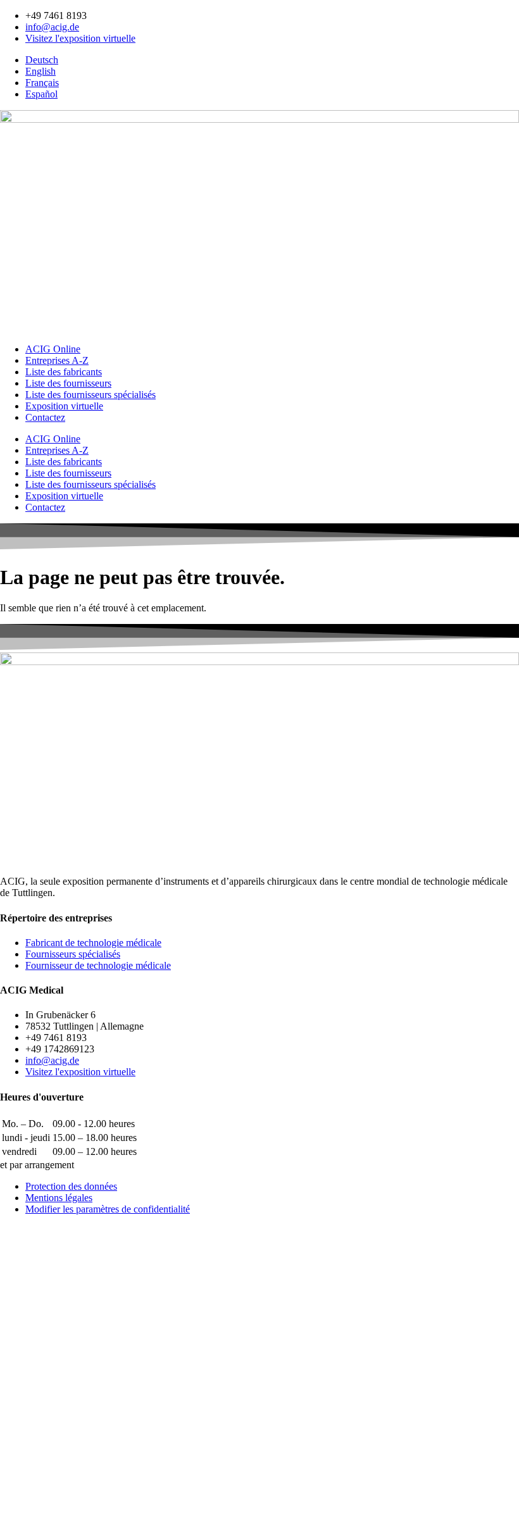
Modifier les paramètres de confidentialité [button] (107, 1209)
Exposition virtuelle (64, 406)
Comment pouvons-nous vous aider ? (79, 1364)
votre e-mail (26, 1388)
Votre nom (24, 1351)
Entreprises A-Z (57, 360)
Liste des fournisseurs (68, 383)
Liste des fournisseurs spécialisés (90, 394)
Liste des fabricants (63, 371)
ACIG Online (52, 349)
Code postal (26, 1441)
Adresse (18, 1428)
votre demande (33, 1490)
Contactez (45, 417)
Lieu (11, 1454)
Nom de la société (38, 1414)
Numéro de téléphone (47, 1401)
